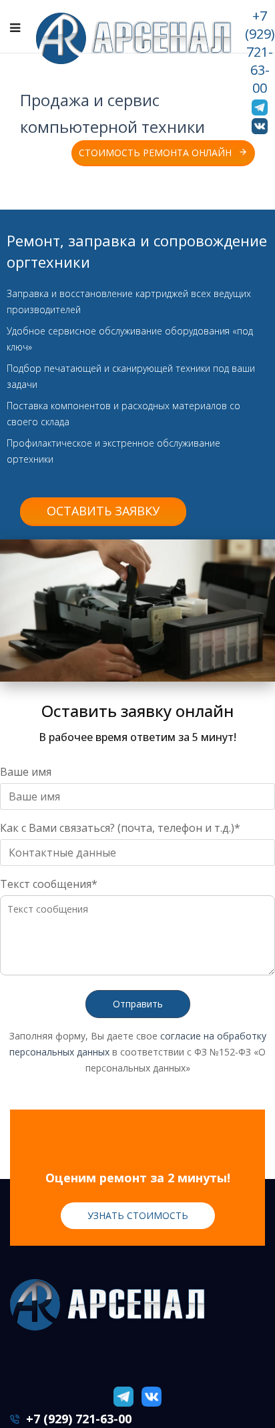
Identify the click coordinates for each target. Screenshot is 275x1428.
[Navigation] (15, 27)
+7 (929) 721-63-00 (260, 52)
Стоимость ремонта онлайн (143, 152)
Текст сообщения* (48, 884)
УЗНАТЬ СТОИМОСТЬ (137, 1215)
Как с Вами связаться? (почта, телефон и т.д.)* (120, 827)
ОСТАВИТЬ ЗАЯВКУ (103, 511)
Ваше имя (25, 771)
